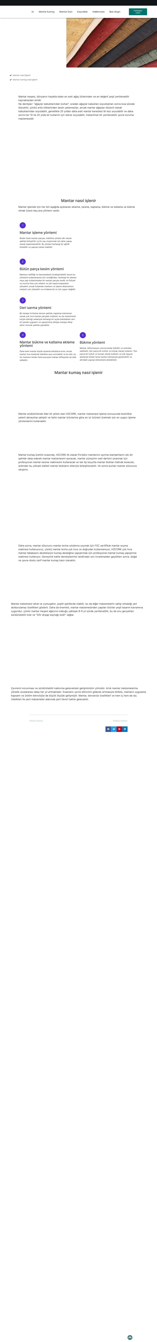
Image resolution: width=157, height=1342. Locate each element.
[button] (108, 729)
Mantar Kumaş (46, 11)
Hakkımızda (99, 11)
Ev (33, 11)
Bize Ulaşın (114, 11)
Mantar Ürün (65, 11)
